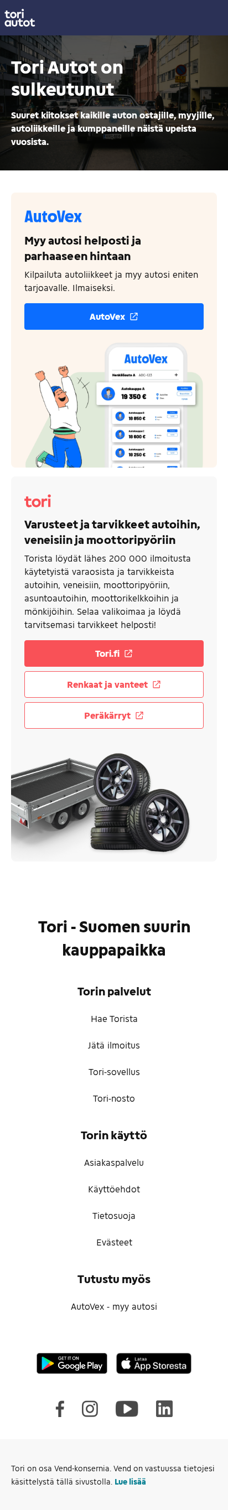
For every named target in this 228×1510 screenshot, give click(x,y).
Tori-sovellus (114, 1071)
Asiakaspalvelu (114, 1162)
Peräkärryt (107, 715)
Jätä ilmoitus (114, 1045)
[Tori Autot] (114, 18)
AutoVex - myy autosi (114, 1306)
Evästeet (114, 1242)
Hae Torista (114, 1018)
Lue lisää (130, 1481)
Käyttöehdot (114, 1189)
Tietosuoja (114, 1215)
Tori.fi (107, 653)
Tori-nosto (114, 1098)
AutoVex (107, 316)
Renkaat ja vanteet (107, 684)
